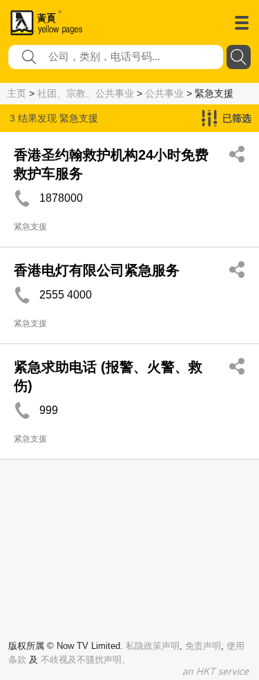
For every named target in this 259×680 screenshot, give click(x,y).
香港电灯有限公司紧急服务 (97, 270)
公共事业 (164, 93)
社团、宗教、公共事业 (85, 93)
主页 (16, 93)
